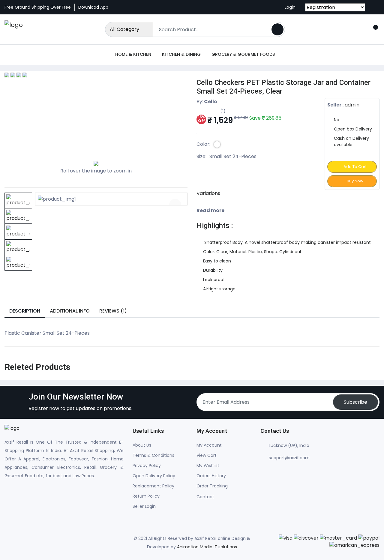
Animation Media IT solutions (207, 547)
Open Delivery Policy (154, 476)
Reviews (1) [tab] (113, 310)
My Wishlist (207, 466)
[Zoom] (175, 205)
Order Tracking (212, 486)
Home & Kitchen (133, 54)
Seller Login (144, 506)
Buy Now (354, 181)
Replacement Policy (153, 486)
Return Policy (146, 496)
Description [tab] (24, 310)
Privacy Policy (147, 466)
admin (352, 104)
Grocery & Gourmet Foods (243, 54)
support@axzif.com (289, 458)
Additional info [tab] (70, 310)
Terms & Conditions (153, 455)
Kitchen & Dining (181, 54)
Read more (210, 210)
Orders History (211, 476)
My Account (209, 445)
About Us (142, 445)
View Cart (206, 455)
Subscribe (355, 402)
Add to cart (355, 166)
